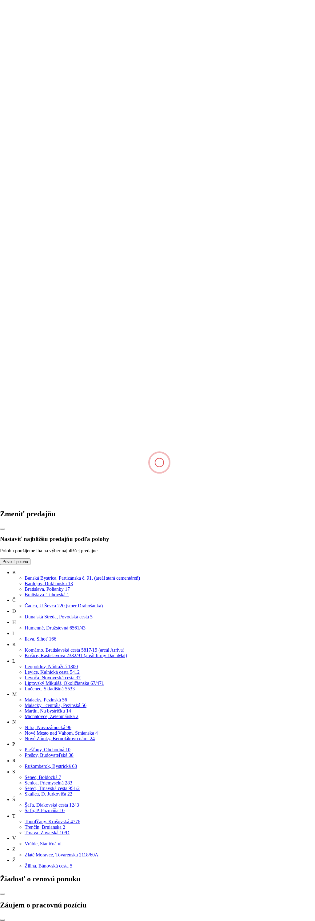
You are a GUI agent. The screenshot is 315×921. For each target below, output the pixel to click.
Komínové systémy (31, 217)
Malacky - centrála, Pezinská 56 (55, 705)
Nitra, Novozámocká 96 (48, 727)
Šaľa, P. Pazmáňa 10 (45, 810)
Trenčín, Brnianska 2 (45, 827)
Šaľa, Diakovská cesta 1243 (52, 805)
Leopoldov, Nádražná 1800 (51, 666)
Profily (19, 239)
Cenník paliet (25, 301)
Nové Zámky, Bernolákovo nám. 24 (60, 738)
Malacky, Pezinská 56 (46, 699)
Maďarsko (10, 453)
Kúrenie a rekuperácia (33, 290)
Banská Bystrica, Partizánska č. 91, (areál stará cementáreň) (82, 578)
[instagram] (140, 500)
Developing (23, 176)
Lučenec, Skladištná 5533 (50, 688)
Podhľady (22, 222)
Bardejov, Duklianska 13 (49, 583)
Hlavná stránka (14, 50)
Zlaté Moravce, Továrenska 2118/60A (61, 854)
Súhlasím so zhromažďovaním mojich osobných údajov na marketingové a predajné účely (94, 136)
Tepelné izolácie (28, 228)
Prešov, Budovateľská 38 (49, 755)
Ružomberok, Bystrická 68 (51, 766)
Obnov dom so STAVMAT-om (42, 274)
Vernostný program (31, 268)
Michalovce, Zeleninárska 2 (51, 716)
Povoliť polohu (15, 561)
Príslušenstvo (25, 233)
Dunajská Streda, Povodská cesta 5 (59, 616)
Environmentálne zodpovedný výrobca (50, 342)
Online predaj (25, 187)
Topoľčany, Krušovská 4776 (52, 821)
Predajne (20, 171)
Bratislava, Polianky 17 (47, 589)
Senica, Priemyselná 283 (48, 782)
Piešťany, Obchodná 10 (47, 749)
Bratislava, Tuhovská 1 (47, 594)
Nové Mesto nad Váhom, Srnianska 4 (61, 733)
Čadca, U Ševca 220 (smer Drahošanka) (64, 605)
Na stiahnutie (25, 182)
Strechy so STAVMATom (37, 279)
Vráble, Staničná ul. (44, 843)
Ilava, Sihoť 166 (40, 638)
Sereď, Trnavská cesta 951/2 (52, 788)
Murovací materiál (30, 244)
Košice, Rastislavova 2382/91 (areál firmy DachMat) (76, 655)
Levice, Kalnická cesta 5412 (52, 672)
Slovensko (10, 448)
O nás (18, 165)
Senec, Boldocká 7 (43, 777)
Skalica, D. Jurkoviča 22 (48, 793)
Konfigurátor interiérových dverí (43, 285)
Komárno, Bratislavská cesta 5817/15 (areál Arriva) (74, 650)
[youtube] (233, 500)
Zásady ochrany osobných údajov (45, 426)
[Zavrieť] (2, 529)
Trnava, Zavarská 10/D (47, 832)
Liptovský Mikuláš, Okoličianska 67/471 (64, 683)
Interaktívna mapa (29, 193)
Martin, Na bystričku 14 (48, 710)
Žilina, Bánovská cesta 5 (48, 865)
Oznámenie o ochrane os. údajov (44, 296)
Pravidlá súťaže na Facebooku (41, 307)
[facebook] (47, 500)
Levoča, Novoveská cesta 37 (53, 677)
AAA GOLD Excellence (36, 331)
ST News (21, 336)
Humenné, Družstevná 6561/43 (55, 627)
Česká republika (15, 442)
